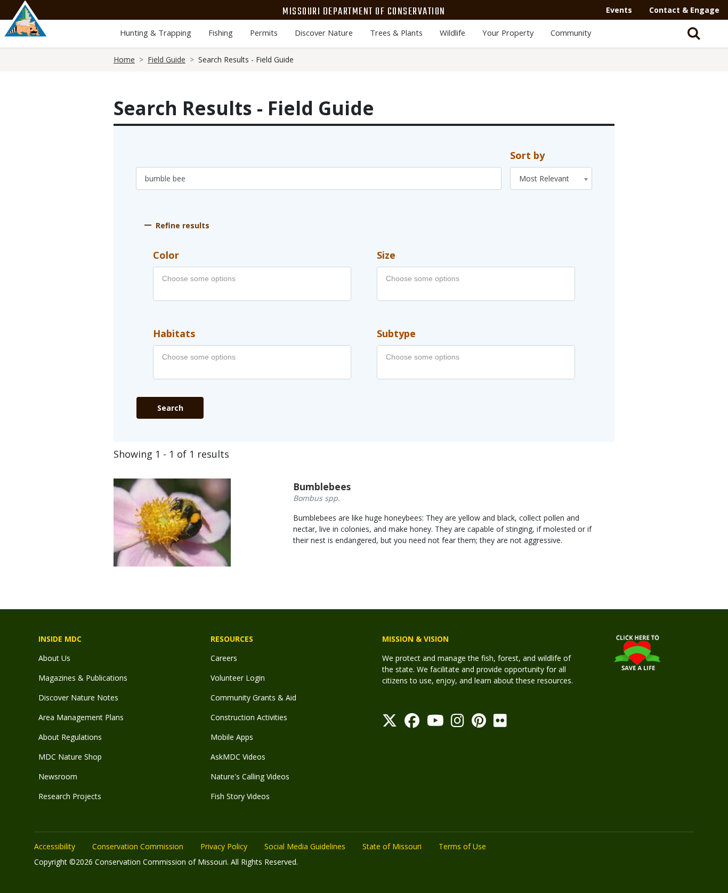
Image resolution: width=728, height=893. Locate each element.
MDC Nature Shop (70, 757)
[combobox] (551, 178)
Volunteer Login (238, 678)
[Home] (25, 30)
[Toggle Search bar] (694, 33)
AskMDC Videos (238, 757)
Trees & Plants (396, 32)
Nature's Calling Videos (250, 776)
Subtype (396, 333)
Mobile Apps (232, 737)
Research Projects (69, 796)
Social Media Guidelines (304, 846)
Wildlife (452, 32)
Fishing (220, 32)
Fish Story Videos (240, 796)
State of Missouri (392, 846)
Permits (264, 32)
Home (124, 59)
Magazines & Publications (82, 678)
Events (619, 10)
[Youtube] (435, 723)
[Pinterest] (479, 723)
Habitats (174, 333)
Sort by (527, 155)
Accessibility (54, 846)
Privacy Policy (223, 846)
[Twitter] (389, 723)
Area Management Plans (81, 717)
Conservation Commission (137, 846)
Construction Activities (249, 717)
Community (571, 32)
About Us (54, 658)
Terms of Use (462, 846)
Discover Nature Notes (78, 697)
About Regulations (70, 737)
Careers (224, 658)
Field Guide (166, 59)
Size (386, 255)
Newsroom (57, 776)
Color (166, 255)
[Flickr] (500, 723)
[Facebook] (412, 723)
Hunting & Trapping (155, 32)
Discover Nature (324, 32)
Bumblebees (322, 486)
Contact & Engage (684, 10)
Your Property (507, 32)
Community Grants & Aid (253, 697)
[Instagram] (457, 723)
